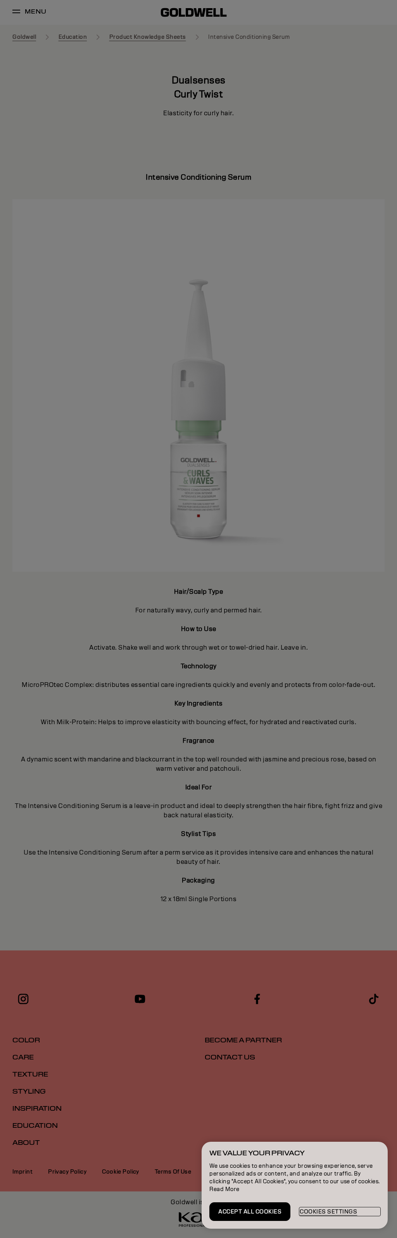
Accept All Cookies (249, 1211)
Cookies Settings (328, 1211)
